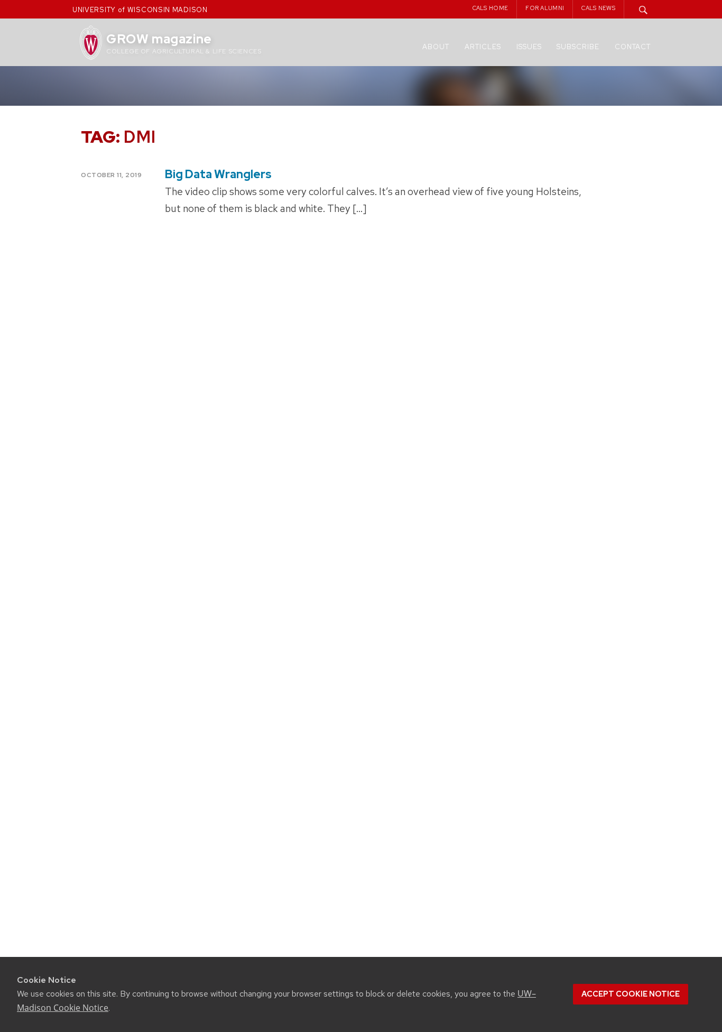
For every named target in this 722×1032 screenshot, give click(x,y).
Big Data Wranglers (218, 174)
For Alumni (544, 8)
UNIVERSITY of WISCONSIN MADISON (140, 9)
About (435, 46)
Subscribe (578, 46)
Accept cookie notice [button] (630, 994)
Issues (529, 46)
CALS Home (490, 8)
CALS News (598, 8)
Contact (633, 46)
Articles (483, 46)
